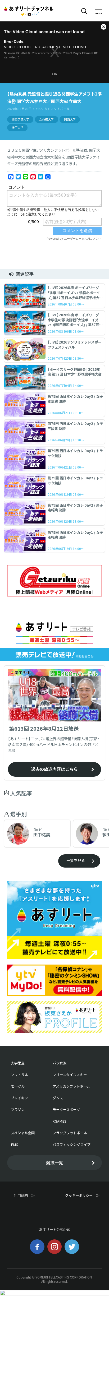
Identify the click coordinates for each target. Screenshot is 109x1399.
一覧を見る (75, 860)
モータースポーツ (66, 1109)
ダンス (58, 1097)
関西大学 (70, 119)
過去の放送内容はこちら (54, 769)
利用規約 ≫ (29, 1195)
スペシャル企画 (23, 1132)
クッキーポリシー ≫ (82, 1197)
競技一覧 (54, 1162)
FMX (14, 1144)
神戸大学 (17, 127)
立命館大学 (46, 119)
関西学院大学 (20, 119)
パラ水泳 (59, 1063)
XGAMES (59, 1121)
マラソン (18, 1109)
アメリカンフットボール (71, 1086)
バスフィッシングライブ (71, 1144)
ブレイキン (19, 1097)
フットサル (19, 1074)
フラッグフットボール (70, 1132)
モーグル (18, 1086)
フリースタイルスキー (70, 1074)
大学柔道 (18, 1063)
